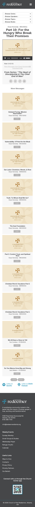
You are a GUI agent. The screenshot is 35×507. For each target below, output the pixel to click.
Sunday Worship (7, 435)
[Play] (5, 58)
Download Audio (17, 68)
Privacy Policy (7, 465)
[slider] (15, 58)
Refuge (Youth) (7, 445)
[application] (17, 58)
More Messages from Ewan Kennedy (16, 66)
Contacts (5, 462)
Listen (17, 118)
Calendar (5, 448)
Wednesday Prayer (8, 442)
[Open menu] (31, 4)
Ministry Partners (8, 468)
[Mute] (24, 58)
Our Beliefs (6, 471)
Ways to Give (6, 459)
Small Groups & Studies (10, 438)
